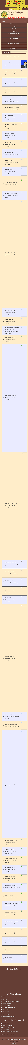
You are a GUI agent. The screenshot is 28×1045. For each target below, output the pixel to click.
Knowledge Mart (14, 1041)
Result (22, 3)
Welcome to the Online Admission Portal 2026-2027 (18, 6)
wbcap (11, 1)
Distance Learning (15, 43)
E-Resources (6, 997)
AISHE (15, 31)
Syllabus (5, 999)
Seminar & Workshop (14, 33)
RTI (15, 41)
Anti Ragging (6, 1005)
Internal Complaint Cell (9, 1007)
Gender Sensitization (8, 1009)
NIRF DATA (20, 1)
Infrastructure (14, 23)
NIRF (14, 45)
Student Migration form (9, 1016)
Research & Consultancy (14, 36)
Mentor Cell (15, 48)
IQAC (14, 26)
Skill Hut (23, 1039)
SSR (14, 28)
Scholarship (14, 38)
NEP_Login (12, 3)
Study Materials (7, 1003)
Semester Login (16, 9)
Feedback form (7, 1012)
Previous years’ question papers (11, 1001)
